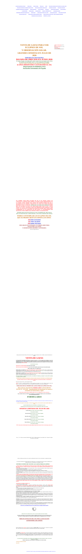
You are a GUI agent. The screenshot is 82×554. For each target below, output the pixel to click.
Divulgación (47, 9)
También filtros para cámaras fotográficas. (34, 57)
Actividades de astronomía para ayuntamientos (22, 9)
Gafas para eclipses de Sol (22, 14)
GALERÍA (50, 551)
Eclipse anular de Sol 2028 (62, 12)
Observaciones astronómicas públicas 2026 (41, 7)
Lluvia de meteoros (63, 9)
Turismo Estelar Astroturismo (55, 9)
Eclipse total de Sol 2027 (53, 12)
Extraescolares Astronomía (61, 7)
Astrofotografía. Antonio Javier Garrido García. (22, 12)
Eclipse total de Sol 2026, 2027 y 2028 (42, 12)
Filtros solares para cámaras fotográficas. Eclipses (35, 14)
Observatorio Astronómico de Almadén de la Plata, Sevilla (25, 7)
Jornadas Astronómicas (33, 9)
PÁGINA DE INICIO (30, 551)
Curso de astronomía (41, 9)
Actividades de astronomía (52, 7)
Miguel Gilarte (33, 12)
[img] (41, 2)
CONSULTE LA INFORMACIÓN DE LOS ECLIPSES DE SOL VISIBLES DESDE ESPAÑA (34, 505)
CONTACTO (53, 551)
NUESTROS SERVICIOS (44, 551)
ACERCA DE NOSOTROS (37, 551)
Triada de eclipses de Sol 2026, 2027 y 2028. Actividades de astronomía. (53, 14)
